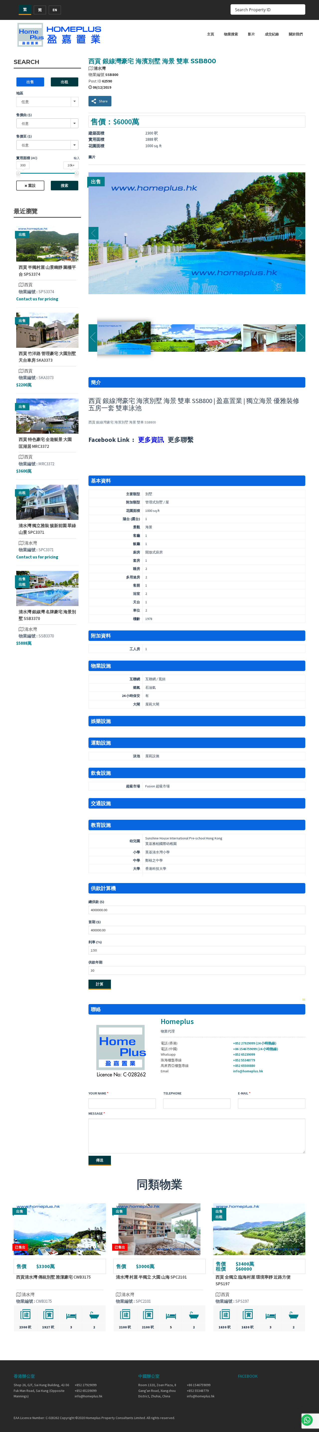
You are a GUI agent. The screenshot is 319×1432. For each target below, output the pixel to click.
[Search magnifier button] (300, 9)
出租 (64, 81)
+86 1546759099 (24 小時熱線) (255, 1049)
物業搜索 (231, 34)
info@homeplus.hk (248, 1071)
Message (95, 1113)
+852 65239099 (244, 1054)
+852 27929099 (85, 1385)
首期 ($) (94, 922)
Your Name (97, 1093)
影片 (251, 34)
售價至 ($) (24, 136)
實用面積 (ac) (26, 158)
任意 (25, 101)
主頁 (210, 34)
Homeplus (177, 1021)
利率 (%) (95, 942)
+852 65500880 (244, 1065)
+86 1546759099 (198, 1385)
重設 (32, 185)
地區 (19, 93)
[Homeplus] (59, 34)
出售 (30, 81)
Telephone (172, 1093)
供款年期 (95, 962)
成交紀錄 (272, 34)
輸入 (77, 158)
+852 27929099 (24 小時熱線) (254, 1043)
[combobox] (47, 123)
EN (55, 9)
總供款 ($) (96, 901)
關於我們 (296, 34)
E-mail (243, 1093)
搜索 (64, 185)
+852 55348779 (244, 1060)
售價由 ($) (24, 115)
